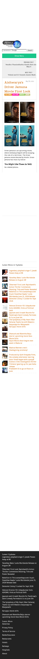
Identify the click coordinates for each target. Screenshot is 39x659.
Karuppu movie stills (10, 611)
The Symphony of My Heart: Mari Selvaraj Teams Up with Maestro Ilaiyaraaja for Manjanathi (18, 604)
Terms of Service (8, 631)
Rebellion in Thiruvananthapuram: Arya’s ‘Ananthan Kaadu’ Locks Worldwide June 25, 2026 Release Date (19, 580)
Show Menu (19, 56)
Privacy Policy (7, 628)
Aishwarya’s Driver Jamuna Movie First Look (17, 87)
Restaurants (6, 639)
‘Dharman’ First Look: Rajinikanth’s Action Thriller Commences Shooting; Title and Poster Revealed (18, 571)
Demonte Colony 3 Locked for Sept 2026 (17, 586)
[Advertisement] (19, 20)
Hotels (4, 642)
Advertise (6, 624)
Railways (5, 646)
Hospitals (6, 650)
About (4, 654)
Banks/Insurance (8, 635)
